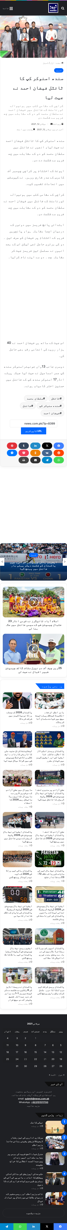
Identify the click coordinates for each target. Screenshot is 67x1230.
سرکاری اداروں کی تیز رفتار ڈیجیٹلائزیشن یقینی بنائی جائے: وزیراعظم (24, 1141)
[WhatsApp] (59, 460)
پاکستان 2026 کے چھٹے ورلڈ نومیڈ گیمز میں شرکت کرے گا (19, 715)
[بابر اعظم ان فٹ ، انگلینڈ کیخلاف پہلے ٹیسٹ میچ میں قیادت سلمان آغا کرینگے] (49, 700)
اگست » (52, 1074)
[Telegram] (47, 460)
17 (17, 1052)
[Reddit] (59, 453)
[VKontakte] (47, 453)
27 (53, 1066)
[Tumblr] (24, 446)
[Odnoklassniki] (35, 453)
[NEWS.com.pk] (53, 8)
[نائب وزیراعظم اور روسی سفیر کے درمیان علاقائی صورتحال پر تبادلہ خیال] (55, 1198)
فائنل (27, 405)
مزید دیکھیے (33, 1213)
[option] (33, 562)
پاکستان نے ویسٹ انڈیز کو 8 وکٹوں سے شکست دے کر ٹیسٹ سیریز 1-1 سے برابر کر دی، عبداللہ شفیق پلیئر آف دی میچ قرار (18, 993)
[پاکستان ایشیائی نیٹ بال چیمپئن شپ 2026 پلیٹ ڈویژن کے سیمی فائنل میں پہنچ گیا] (17, 820)
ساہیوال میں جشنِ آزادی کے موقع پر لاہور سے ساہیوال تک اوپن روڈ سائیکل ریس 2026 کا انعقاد (19, 796)
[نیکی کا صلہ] (55, 1127)
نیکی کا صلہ (36, 1122)
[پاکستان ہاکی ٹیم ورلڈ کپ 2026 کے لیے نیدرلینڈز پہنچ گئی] (17, 859)
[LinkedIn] (35, 446)
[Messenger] (12, 453)
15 (35, 1052)
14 (45, 1052)
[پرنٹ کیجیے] (24, 460)
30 (25, 1066)
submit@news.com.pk (37, 1098)
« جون (61, 1074)
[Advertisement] (33, 299)
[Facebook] (59, 446)
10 (17, 1045)
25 (7, 1059)
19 (61, 1059)
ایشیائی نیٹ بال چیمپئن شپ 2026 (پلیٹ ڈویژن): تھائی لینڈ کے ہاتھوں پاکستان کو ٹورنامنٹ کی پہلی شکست (50, 912)
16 (25, 1052)
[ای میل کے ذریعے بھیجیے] (35, 460)
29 (35, 1066)
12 (61, 1052)
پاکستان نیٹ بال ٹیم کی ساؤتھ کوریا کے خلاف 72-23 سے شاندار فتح (50, 873)
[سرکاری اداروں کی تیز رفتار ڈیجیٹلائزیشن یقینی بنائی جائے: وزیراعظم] (55, 1142)
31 (17, 1066)
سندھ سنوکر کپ (49, 405)
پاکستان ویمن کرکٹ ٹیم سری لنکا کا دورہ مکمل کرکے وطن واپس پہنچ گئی (50, 990)
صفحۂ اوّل (55, 63)
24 (17, 1059)
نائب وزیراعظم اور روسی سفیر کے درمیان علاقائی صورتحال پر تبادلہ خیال (23, 1197)
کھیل (45, 63)
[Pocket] (24, 453)
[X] (47, 446)
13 (53, 1052)
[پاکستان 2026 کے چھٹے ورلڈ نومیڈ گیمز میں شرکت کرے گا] (17, 700)
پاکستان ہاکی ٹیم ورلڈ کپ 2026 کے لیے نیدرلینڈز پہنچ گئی (19, 873)
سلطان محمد (35, 398)
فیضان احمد (51, 413)
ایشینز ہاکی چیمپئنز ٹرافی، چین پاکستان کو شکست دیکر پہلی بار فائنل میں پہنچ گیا (33, 565)
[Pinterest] (12, 446)
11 (8, 1045)
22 (35, 1059)
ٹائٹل (55, 398)
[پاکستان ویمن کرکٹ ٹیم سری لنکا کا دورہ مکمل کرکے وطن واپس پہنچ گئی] (49, 975)
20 (53, 1059)
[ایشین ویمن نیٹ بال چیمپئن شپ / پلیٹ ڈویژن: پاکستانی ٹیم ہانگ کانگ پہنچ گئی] (17, 936)
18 (7, 1052)
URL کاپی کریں (33, 430)
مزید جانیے (33, 1105)
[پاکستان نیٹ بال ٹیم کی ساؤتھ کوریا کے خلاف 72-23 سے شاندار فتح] (49, 859)
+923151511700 (39, 1102)
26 (60, 1066)
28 (45, 1066)
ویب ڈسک (57, 124)
